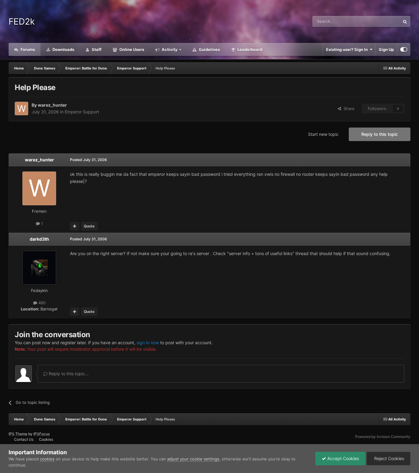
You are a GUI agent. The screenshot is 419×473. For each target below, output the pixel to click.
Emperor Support (82, 111)
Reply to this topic (379, 134)
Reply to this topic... (68, 373)
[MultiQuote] (74, 226)
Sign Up (386, 49)
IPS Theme (18, 434)
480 (41, 302)
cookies (47, 458)
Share (348, 108)
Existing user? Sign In (348, 49)
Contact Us (23, 439)
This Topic (382, 21)
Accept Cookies (342, 458)
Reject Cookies (388, 458)
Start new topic (323, 134)
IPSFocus (41, 434)
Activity (169, 49)
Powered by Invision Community (382, 436)
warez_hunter (52, 105)
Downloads (63, 49)
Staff (96, 49)
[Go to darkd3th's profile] (39, 268)
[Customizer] (403, 49)
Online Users (131, 49)
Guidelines (209, 49)
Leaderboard (249, 49)
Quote (89, 226)
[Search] (404, 21)
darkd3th (39, 239)
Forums (27, 49)
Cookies (46, 439)
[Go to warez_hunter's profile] (21, 108)
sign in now (147, 342)
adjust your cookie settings (193, 458)
